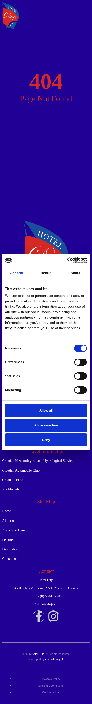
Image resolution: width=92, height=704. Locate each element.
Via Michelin (11, 489)
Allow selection (46, 425)
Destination (10, 549)
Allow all (46, 410)
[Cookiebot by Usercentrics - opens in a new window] (67, 260)
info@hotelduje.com (46, 604)
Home (6, 511)
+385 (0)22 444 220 (46, 596)
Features (8, 540)
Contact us (9, 559)
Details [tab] (46, 273)
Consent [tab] (16, 273)
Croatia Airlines (13, 480)
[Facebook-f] (38, 616)
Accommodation (14, 530)
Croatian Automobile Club (21, 470)
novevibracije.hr (55, 659)
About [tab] (75, 273)
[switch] (80, 362)
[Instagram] (53, 616)
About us (8, 521)
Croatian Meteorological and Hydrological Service (37, 461)
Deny (46, 440)
